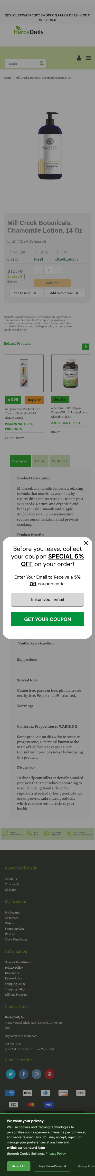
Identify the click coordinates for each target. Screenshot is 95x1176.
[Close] (86, 543)
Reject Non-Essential (52, 1166)
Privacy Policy (56, 1153)
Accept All (18, 1166)
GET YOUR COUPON (47, 619)
